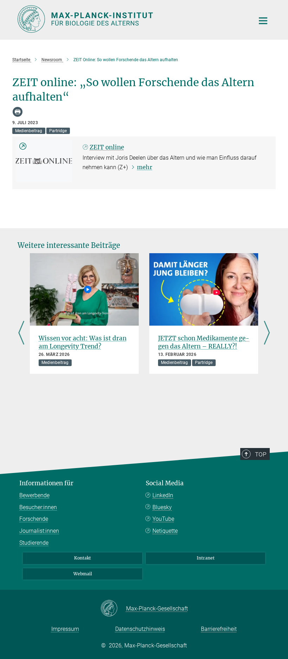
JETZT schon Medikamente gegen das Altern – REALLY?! (203, 342)
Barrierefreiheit (219, 629)
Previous (21, 333)
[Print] (17, 112)
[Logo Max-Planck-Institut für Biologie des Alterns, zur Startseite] (132, 19)
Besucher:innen (38, 507)
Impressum (65, 629)
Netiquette (165, 530)
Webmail (82, 573)
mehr (144, 167)
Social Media (165, 483)
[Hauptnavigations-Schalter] (263, 21)
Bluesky (162, 507)
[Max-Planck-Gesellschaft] (113, 608)
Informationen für (46, 483)
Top (260, 454)
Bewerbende (34, 495)
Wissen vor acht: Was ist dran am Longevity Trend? (82, 342)
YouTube (163, 519)
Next (266, 333)
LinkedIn (162, 495)
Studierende (33, 542)
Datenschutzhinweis (140, 629)
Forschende (33, 519)
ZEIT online (107, 147)
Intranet (206, 558)
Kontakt (82, 558)
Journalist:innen (39, 530)
